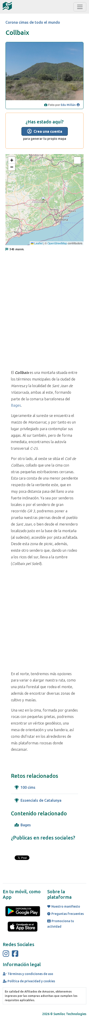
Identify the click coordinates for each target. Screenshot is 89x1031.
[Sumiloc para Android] (23, 911)
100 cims (28, 787)
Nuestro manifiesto (65, 906)
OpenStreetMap (57, 243)
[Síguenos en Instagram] (6, 954)
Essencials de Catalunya (41, 800)
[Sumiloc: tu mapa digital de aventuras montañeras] (7, 6)
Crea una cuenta (48, 131)
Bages (16, 405)
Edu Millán (68, 104)
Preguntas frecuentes (67, 914)
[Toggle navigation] (79, 6)
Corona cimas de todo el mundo (32, 22)
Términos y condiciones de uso (30, 974)
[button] (44, 199)
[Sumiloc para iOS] (23, 926)
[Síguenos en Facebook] (15, 954)
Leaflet (38, 243)
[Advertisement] (44, 306)
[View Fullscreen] (77, 160)
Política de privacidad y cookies (31, 981)
